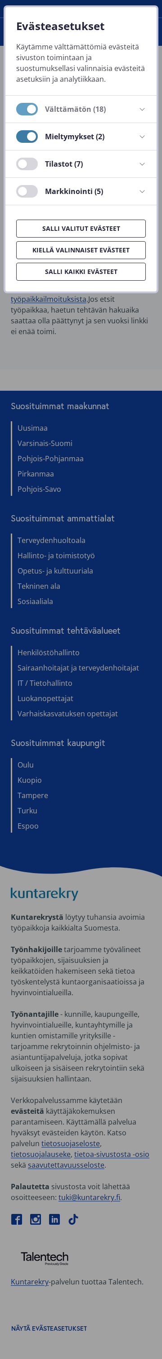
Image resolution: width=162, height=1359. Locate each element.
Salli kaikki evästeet (81, 271)
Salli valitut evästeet (81, 228)
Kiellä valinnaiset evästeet (81, 250)
